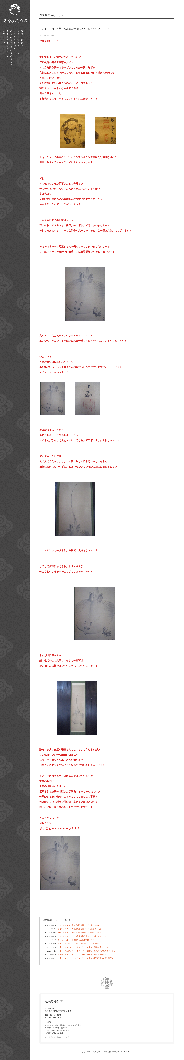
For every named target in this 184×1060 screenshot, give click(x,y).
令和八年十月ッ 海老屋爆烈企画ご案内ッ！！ (75, 940)
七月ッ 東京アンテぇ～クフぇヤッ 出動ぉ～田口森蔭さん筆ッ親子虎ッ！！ (87, 958)
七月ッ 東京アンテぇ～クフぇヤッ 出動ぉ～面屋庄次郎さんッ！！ (84, 955)
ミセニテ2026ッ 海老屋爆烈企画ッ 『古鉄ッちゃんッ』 (79, 925)
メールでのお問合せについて (57, 1037)
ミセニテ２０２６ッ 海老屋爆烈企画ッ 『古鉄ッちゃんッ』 (81, 936)
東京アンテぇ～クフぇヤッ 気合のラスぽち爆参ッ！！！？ (80, 944)
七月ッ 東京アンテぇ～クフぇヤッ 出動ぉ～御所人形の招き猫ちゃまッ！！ (87, 951)
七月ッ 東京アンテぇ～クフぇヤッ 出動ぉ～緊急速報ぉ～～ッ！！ (84, 947)
